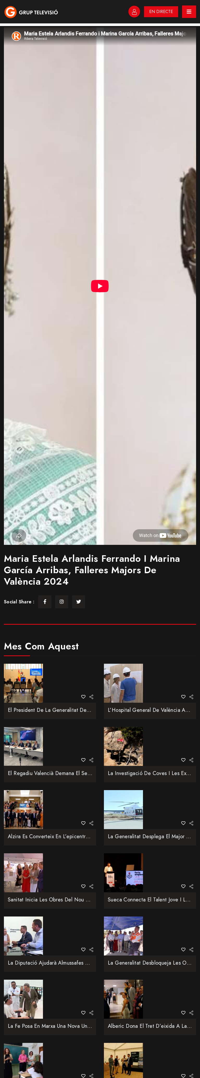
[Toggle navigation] (189, 11)
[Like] (83, 696)
